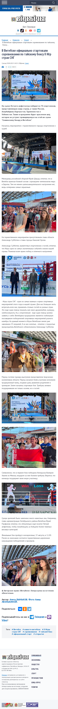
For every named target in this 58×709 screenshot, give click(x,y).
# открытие (39, 634)
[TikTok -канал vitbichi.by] (22, 32)
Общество (35, 664)
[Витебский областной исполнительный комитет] (20, 706)
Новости (16, 40)
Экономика (35, 660)
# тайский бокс (45, 632)
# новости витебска (32, 629)
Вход (24, 27)
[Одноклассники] (25, 609)
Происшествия (37, 678)
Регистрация (31, 27)
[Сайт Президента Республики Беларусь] (8, 706)
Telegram (40, 616)
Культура (34, 669)
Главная (5, 40)
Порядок (4, 675)
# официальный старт (22, 634)
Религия (34, 687)
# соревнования (30, 632)
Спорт (26, 40)
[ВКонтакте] (20, 609)
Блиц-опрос (36, 682)
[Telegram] (29, 609)
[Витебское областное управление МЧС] (32, 706)
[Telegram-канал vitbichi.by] (38, 32)
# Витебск (16, 629)
